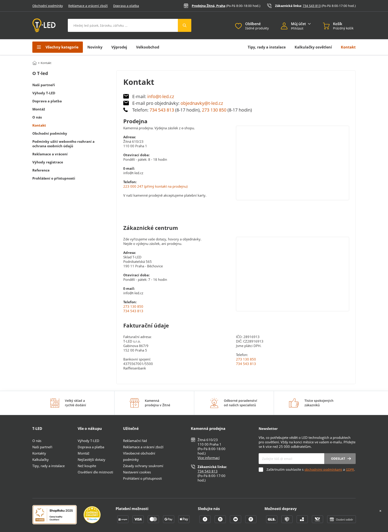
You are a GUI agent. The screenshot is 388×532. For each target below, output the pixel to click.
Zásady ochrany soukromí (143, 466)
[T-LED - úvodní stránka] (44, 25)
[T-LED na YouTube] (236, 521)
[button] (286, 26)
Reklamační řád (135, 440)
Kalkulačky (40, 459)
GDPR (350, 469)
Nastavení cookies (137, 472)
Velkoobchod (147, 47)
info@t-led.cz (160, 96)
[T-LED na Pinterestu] (251, 521)
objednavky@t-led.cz (202, 103)
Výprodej (119, 47)
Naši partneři (42, 447)
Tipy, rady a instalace (267, 47)
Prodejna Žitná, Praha (208, 6)
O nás (36, 440)
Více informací (209, 457)
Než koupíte (87, 466)
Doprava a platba (126, 6)
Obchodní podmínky (47, 6)
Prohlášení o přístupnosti (142, 478)
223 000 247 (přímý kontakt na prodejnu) (155, 186)
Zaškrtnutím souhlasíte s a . (311, 469)
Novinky (94, 47)
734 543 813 (312, 6)
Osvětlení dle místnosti (95, 472)
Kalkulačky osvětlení (313, 47)
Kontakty (39, 453)
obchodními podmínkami (323, 469)
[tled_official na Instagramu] (220, 521)
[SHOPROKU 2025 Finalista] (58, 515)
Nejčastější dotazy (91, 459)
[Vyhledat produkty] (184, 25)
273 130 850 (214, 110)
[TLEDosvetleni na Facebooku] (205, 521)
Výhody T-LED (88, 440)
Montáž (83, 453)
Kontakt (348, 47)
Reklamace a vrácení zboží (88, 6)
